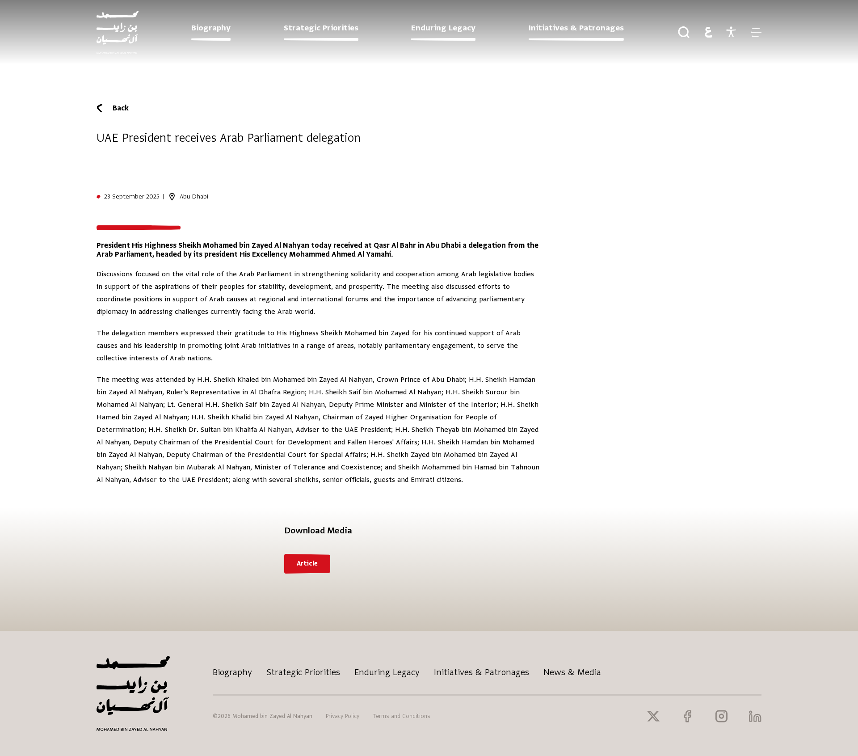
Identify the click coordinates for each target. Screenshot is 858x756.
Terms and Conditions (401, 716)
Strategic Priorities (303, 672)
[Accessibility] (731, 32)
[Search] (684, 32)
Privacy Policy (342, 716)
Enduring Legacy (387, 672)
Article (307, 563)
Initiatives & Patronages (481, 672)
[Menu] (755, 32)
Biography (232, 672)
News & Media (572, 672)
